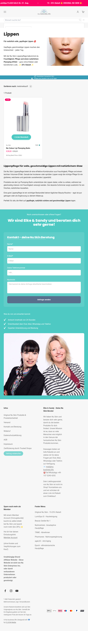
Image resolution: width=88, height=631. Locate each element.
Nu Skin (8, 145)
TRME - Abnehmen (42, 532)
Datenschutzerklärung (12, 435)
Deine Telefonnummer (16, 268)
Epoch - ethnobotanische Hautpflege (45, 546)
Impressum (8, 444)
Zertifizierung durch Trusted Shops (18, 448)
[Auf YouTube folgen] (16, 590)
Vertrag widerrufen (13, 453)
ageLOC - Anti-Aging (43, 541)
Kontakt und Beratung (12, 427)
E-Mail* (10, 256)
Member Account (10, 537)
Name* (10, 244)
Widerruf (7, 431)
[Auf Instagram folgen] (11, 590)
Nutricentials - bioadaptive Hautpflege (45, 526)
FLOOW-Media (11, 622)
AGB (5, 440)
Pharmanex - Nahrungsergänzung (48, 537)
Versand (7, 422)
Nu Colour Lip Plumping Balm (18, 148)
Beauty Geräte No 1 (42, 521)
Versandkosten (24, 602)
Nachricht (11, 280)
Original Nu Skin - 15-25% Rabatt (48, 512)
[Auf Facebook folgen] (5, 590)
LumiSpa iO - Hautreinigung (46, 516)
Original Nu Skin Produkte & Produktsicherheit (15, 416)
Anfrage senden (44, 300)
